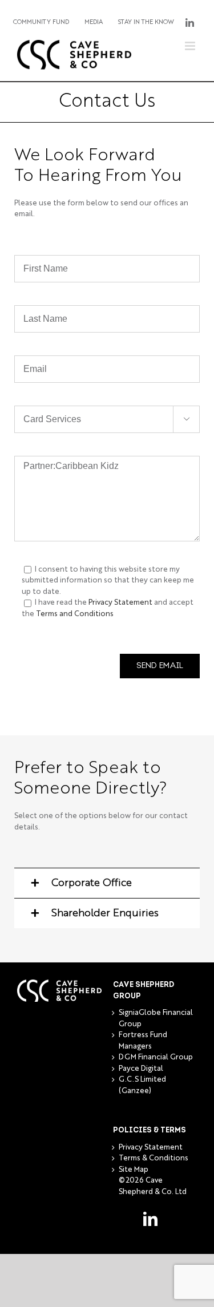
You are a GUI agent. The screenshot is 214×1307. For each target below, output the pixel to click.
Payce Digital (141, 1069)
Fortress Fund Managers (143, 1040)
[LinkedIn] (150, 1219)
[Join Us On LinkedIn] (189, 23)
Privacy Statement (120, 602)
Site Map (133, 1170)
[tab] (107, 883)
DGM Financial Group (156, 1057)
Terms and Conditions (75, 614)
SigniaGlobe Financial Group (156, 1018)
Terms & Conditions (153, 1158)
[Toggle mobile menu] (191, 46)
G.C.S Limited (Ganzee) (142, 1085)
